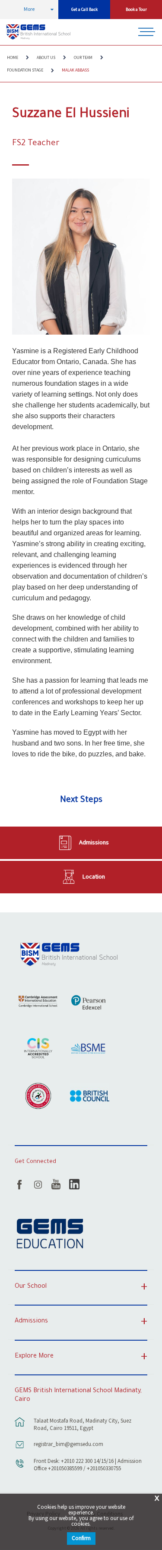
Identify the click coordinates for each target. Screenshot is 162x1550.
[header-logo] (39, 32)
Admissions (94, 842)
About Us (46, 57)
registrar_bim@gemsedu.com (68, 1444)
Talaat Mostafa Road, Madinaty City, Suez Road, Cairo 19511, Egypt (82, 1424)
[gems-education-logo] (50, 1234)
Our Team (83, 57)
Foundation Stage (25, 70)
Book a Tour (136, 10)
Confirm (81, 1538)
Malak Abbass (75, 70)
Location (93, 877)
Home (12, 57)
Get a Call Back (84, 10)
